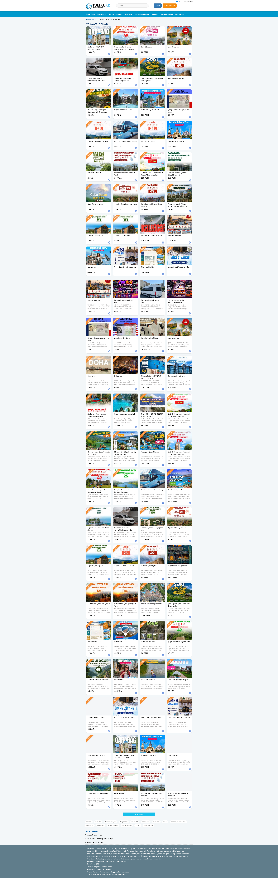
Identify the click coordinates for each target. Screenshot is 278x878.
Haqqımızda (115, 872)
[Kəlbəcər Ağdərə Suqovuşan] (98, 775)
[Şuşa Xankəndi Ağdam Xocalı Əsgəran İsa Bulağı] (98, 472)
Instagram (90, 869)
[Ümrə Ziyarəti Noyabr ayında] (179, 249)
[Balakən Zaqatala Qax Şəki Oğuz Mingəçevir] (179, 155)
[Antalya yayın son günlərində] (152, 586)
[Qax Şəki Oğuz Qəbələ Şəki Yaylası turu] (179, 662)
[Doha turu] (98, 358)
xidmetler (98, 822)
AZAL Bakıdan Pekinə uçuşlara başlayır (99, 839)
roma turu (156, 822)
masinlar (88, 822)
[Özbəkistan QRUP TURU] (152, 92)
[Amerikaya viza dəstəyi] (125, 320)
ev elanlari (100, 825)
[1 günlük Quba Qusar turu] (179, 510)
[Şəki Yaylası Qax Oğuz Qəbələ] (98, 586)
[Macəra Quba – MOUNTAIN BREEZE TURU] (152, 358)
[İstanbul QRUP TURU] (179, 123)
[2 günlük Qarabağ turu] (98, 218)
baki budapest (148, 825)
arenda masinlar (113, 825)
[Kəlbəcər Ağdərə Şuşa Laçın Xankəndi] (179, 775)
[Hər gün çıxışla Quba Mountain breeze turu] (98, 434)
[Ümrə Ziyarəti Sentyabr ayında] (125, 249)
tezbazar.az (89, 825)
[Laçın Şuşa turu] (179, 29)
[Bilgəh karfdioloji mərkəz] (125, 92)
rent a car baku (127, 825)
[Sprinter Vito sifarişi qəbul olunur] (152, 282)
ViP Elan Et (103, 24)
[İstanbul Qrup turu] (179, 218)
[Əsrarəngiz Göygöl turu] (179, 358)
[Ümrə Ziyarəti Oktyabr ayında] (152, 699)
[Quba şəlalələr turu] (152, 624)
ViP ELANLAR (91, 24)
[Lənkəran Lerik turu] (152, 123)
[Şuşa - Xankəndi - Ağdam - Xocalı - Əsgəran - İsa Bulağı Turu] (179, 186)
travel (165, 822)
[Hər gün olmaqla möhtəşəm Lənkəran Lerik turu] (125, 472)
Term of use (104, 872)
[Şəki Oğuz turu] (152, 29)
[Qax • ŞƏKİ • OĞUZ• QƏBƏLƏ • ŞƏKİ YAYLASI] (152, 396)
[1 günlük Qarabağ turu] (179, 60)
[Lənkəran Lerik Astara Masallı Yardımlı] (125, 155)
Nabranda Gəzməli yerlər (94, 842)
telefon (138, 825)
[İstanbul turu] (98, 249)
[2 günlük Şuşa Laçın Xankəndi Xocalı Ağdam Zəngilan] (152, 155)
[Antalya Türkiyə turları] (179, 472)
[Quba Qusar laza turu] (98, 186)
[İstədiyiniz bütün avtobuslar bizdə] (125, 282)
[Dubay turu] (125, 358)
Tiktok (108, 869)
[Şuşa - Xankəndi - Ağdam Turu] (179, 624)
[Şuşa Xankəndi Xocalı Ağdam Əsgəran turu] (152, 186)
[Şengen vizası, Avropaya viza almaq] (179, 92)
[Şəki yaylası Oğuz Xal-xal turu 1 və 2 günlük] (152, 60)
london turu (145, 822)
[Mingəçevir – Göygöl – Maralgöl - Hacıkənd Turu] (125, 434)
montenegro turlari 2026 (178, 822)
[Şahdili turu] (125, 624)
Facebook (100, 869)
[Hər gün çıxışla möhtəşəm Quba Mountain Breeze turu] (98, 92)
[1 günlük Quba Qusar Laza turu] (125, 186)
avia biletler (100, 861)
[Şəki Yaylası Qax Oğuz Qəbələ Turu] (125, 586)
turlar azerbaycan (110, 822)
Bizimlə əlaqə (188, 1)
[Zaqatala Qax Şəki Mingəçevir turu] (152, 510)
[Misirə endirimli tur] (152, 249)
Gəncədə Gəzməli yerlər (94, 835)
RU (179, 1)
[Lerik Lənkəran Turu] (152, 662)
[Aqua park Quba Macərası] (152, 434)
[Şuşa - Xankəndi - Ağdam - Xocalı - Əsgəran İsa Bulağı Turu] (125, 29)
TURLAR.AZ (92, 19)
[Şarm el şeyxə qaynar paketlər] (125, 396)
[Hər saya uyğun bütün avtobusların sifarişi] (179, 282)
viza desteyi (110, 861)
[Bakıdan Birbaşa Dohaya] (98, 699)
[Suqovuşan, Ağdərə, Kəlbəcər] (152, 218)
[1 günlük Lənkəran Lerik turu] (98, 123)
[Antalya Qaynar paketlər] (98, 737)
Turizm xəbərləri (91, 831)
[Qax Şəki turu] (179, 737)
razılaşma (125, 872)
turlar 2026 (135, 822)
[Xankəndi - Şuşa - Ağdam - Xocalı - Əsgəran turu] (125, 60)
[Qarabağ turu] (125, 775)
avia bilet (90, 861)
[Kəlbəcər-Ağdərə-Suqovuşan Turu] (98, 662)
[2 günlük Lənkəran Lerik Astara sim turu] (98, 510)
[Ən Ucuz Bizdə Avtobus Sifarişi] (125, 123)
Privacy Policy (92, 872)
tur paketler (123, 822)
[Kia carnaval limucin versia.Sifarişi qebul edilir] (98, 60)
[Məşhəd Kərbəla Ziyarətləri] (179, 548)
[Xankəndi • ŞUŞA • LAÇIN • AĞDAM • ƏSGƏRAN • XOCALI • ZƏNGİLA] (98, 29)
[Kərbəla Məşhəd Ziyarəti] (152, 320)
